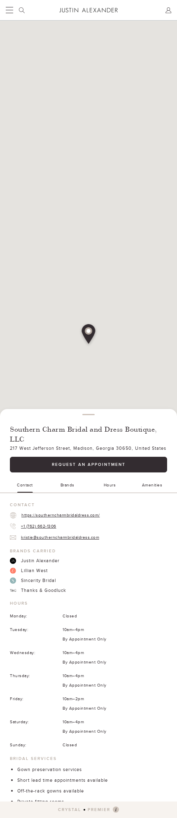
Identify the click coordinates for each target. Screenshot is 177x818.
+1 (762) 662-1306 (38, 526)
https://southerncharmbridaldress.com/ (60, 515)
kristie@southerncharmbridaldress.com (60, 537)
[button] (88, 335)
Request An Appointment (89, 464)
